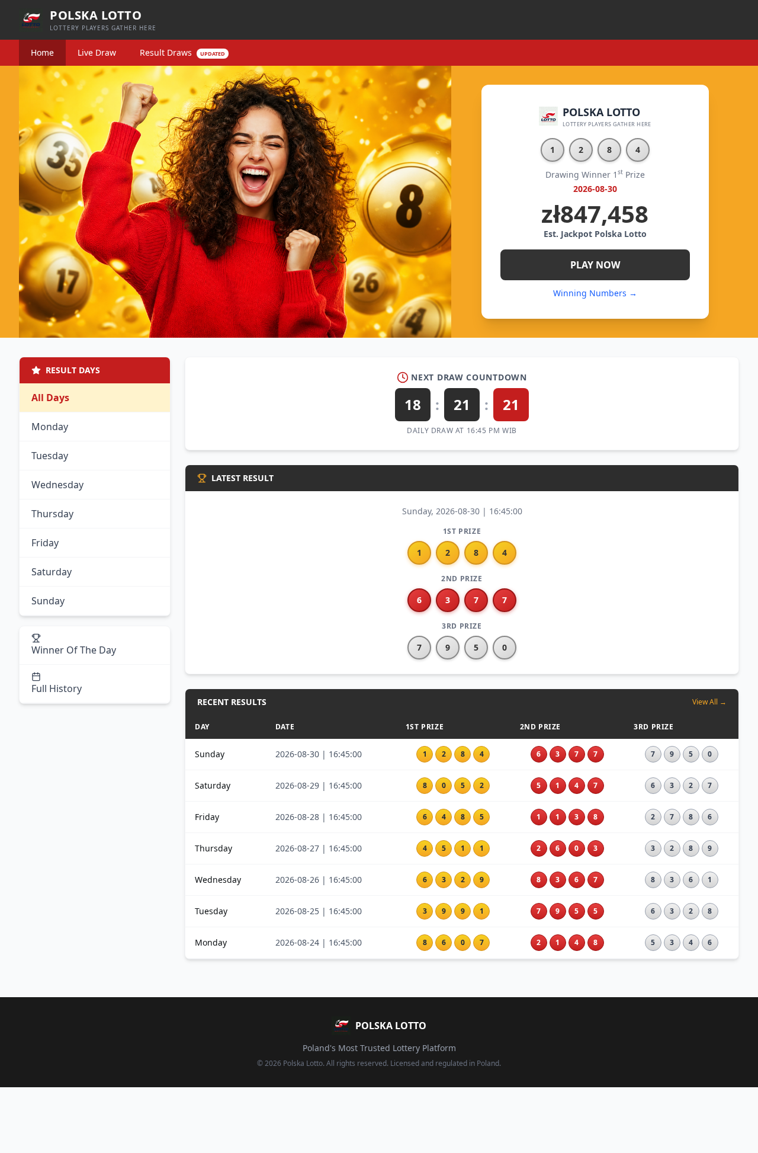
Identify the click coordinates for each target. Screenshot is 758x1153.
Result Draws (182, 52)
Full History (56, 688)
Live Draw (97, 52)
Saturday (51, 571)
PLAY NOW (595, 264)
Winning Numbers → (595, 293)
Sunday (48, 600)
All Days (50, 397)
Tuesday (49, 455)
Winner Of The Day (73, 649)
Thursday (52, 513)
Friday (45, 542)
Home (42, 52)
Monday (49, 426)
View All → (709, 702)
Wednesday (57, 484)
